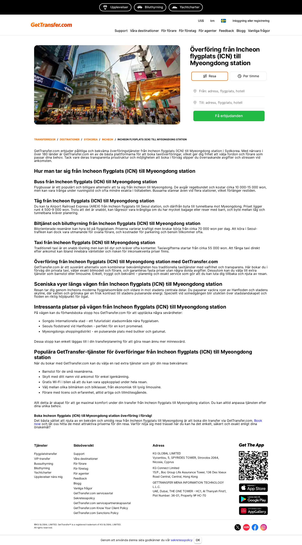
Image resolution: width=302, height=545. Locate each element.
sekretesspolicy (181, 540)
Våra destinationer (144, 31)
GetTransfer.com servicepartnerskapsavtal (102, 503)
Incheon (107, 139)
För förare (168, 31)
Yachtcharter (42, 472)
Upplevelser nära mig (48, 476)
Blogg (241, 31)
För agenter (208, 31)
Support (121, 31)
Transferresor (44, 139)
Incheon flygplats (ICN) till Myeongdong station (152, 139)
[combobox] (232, 92)
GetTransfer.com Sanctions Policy (96, 513)
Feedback (226, 31)
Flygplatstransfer (45, 453)
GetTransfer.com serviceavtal (93, 493)
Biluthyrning (42, 468)
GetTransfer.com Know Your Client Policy (101, 508)
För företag (187, 31)
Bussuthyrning (43, 463)
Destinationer (70, 139)
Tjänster (41, 445)
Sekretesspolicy (84, 498)
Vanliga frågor (259, 31)
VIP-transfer (42, 458)
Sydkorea (91, 139)
